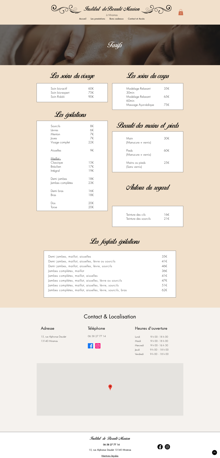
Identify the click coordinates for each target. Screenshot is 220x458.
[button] (180, 12)
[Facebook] (90, 345)
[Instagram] (97, 345)
